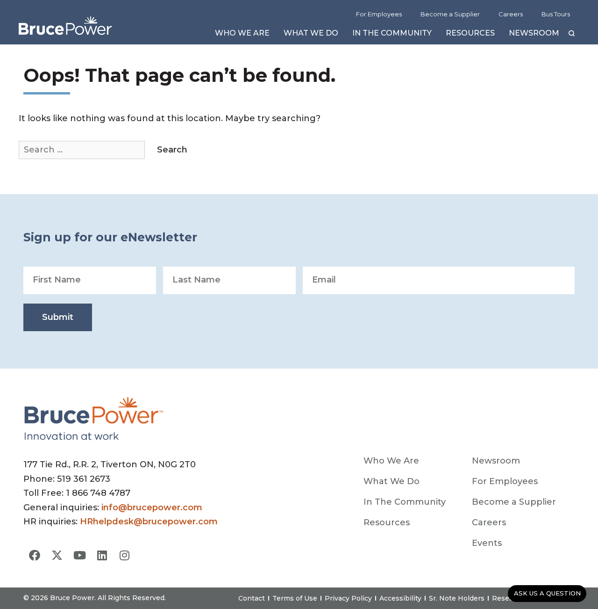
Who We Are (242, 35)
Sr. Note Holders (456, 598)
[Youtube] (79, 555)
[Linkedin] (102, 555)
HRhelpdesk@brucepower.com (149, 521)
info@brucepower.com (151, 507)
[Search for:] (83, 150)
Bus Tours (555, 14)
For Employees (379, 14)
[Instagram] (124, 555)
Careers (510, 14)
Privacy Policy (348, 598)
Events (487, 543)
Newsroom (534, 35)
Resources (470, 35)
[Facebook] (34, 555)
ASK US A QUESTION (547, 593)
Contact (251, 598)
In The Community (392, 35)
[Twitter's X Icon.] (57, 555)
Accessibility (400, 598)
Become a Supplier (450, 14)
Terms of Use (294, 598)
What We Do (311, 35)
